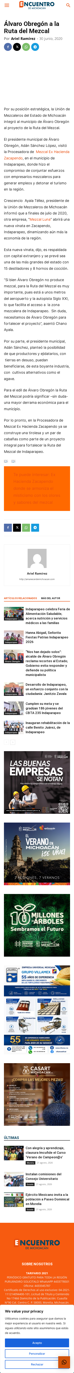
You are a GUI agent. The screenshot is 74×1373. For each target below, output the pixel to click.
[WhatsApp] (26, 47)
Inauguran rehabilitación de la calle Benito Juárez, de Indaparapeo (48, 727)
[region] (37, 1339)
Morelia (30, 1162)
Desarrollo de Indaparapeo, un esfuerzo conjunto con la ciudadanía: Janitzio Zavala (47, 689)
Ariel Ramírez (23, 38)
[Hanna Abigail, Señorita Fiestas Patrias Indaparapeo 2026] (14, 637)
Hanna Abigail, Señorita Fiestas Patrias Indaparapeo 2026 (47, 637)
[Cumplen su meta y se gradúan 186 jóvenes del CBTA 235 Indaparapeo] (14, 708)
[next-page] (12, 742)
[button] (6, 5)
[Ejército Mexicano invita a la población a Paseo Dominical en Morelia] (14, 1199)
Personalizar (37, 1353)
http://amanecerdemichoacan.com (37, 579)
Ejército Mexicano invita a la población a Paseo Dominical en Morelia (47, 1199)
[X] (17, 47)
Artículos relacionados (20, 598)
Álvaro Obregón (12, 661)
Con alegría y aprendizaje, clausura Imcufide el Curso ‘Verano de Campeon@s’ (46, 1152)
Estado (30, 1184)
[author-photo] (37, 568)
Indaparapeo (11, 618)
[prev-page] (6, 742)
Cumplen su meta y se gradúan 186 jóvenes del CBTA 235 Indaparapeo (44, 708)
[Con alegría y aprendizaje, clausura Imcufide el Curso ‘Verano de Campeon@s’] (14, 1153)
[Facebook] (8, 47)
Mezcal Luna (40, 219)
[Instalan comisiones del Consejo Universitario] (14, 1179)
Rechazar (37, 1364)
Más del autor (50, 598)
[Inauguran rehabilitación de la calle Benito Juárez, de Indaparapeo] (14, 727)
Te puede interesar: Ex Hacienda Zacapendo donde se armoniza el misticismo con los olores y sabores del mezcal (36, 488)
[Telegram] (35, 47)
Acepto (37, 1342)
